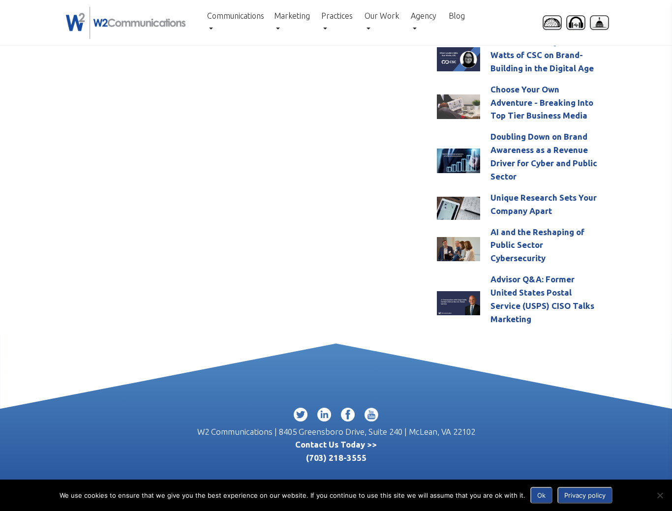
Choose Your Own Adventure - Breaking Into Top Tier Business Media (541, 102)
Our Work (382, 15)
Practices (337, 15)
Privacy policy (585, 495)
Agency (423, 15)
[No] (660, 495)
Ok (541, 495)
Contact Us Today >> (336, 444)
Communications (235, 15)
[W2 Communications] (125, 21)
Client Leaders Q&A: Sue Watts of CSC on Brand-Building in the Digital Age (542, 55)
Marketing (292, 15)
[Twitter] (300, 416)
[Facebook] (348, 416)
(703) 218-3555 (336, 457)
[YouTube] (371, 416)
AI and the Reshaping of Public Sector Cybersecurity (537, 245)
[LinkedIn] (324, 416)
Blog (457, 15)
